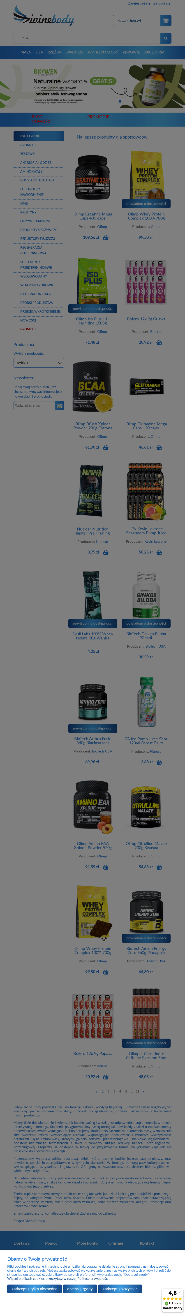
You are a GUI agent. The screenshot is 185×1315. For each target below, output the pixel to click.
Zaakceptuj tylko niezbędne (34, 1289)
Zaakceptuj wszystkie (120, 1289)
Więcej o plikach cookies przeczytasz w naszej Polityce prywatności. (58, 1278)
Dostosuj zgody (80, 1289)
